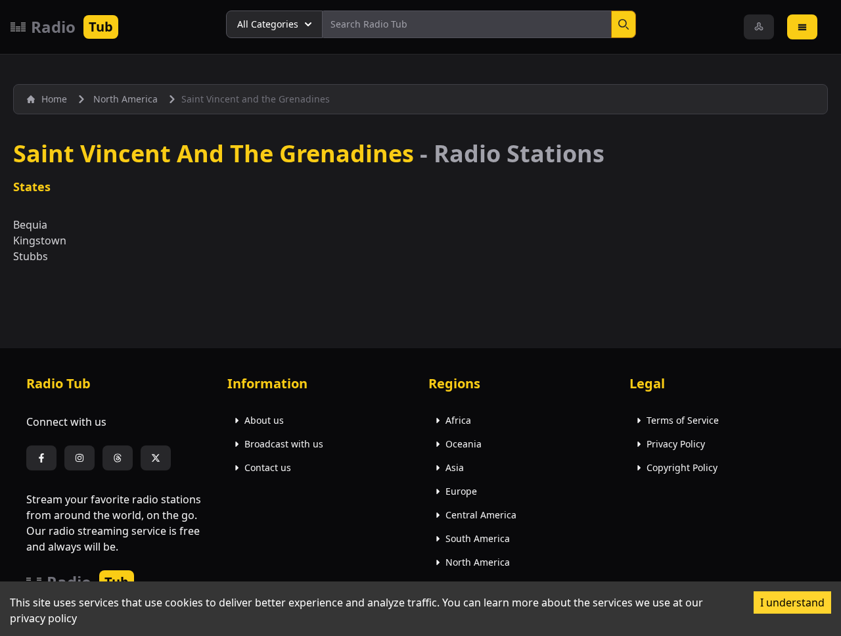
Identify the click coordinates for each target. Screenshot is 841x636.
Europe (461, 491)
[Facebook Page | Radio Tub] (41, 457)
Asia (454, 467)
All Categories (267, 24)
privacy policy (43, 618)
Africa (458, 420)
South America (477, 538)
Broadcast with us (283, 444)
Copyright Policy (682, 467)
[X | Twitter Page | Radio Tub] (156, 457)
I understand (792, 602)
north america (125, 99)
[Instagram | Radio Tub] (79, 457)
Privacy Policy (676, 444)
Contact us (267, 467)
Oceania (463, 444)
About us (264, 420)
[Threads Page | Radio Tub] (117, 457)
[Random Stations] (759, 26)
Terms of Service (683, 420)
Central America (480, 515)
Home (54, 99)
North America (477, 562)
